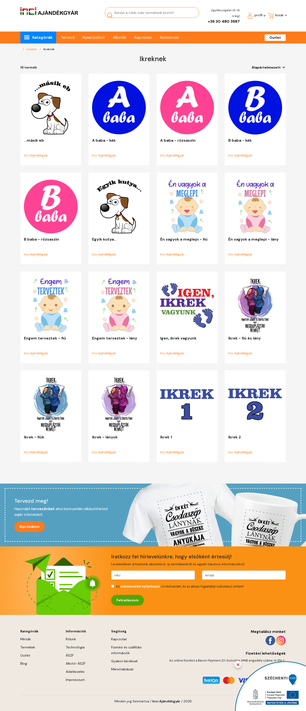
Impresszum (75, 680)
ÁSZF (70, 655)
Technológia (75, 647)
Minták (25, 639)
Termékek (27, 647)
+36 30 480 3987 (224, 21)
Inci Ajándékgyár (36, 155)
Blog (23, 663)
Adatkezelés (75, 671)
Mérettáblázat (122, 669)
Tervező (68, 37)
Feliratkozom (127, 600)
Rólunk (71, 639)
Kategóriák (42, 37)
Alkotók (119, 37)
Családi (31, 49)
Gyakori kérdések (124, 661)
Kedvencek (169, 37)
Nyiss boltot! (94, 37)
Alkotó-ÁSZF (76, 663)
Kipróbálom (29, 526)
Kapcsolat (143, 37)
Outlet (275, 37)
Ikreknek (49, 49)
